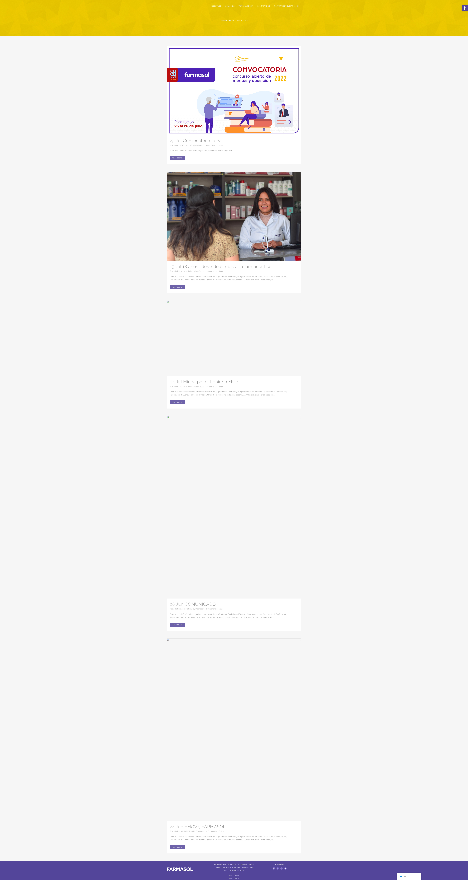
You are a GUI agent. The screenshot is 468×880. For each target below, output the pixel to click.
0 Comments (211, 145)
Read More (177, 158)
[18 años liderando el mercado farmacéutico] (234, 216)
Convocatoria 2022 (202, 140)
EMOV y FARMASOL (205, 826)
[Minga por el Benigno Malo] (234, 338)
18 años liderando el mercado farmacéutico (227, 266)
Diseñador (199, 145)
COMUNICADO (200, 604)
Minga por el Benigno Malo (210, 381)
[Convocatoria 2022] (234, 90)
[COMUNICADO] (234, 507)
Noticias (189, 145)
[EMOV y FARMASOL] (234, 729)
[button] (465, 8)
